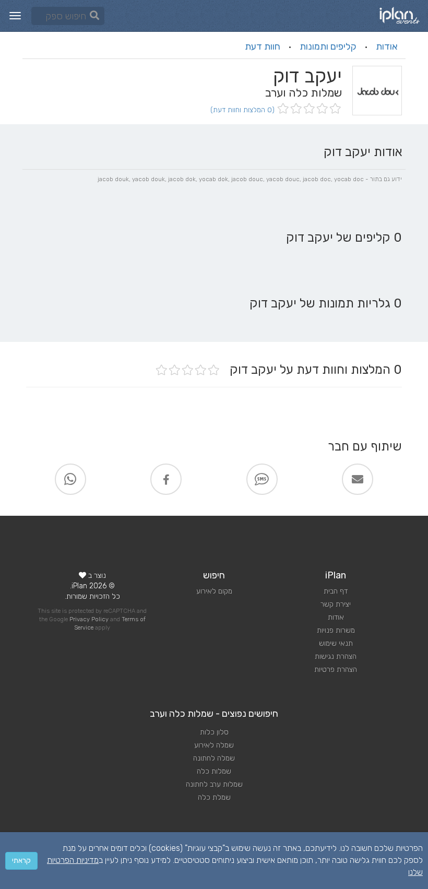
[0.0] (308, 109)
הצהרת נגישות (335, 656)
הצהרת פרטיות (335, 669)
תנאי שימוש (336, 643)
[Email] (357, 479)
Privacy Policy (89, 619)
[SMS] (262, 479)
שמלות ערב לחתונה (214, 784)
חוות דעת (262, 46)
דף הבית (336, 591)
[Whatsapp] (70, 479)
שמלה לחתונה (214, 758)
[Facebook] (166, 479)
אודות (387, 46)
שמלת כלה (214, 797)
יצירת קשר (335, 604)
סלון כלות (214, 732)
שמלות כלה (214, 771)
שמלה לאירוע (214, 745)
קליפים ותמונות (328, 46)
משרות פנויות (336, 630)
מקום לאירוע (214, 591)
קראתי (21, 860)
